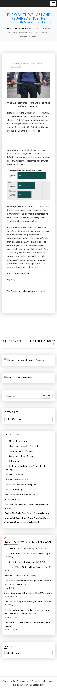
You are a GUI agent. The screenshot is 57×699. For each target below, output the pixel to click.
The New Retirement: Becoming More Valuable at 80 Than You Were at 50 (28, 582)
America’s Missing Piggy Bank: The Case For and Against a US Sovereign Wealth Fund (27, 520)
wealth (43, 291)
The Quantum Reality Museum (18, 451)
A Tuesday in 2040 (13, 499)
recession (23, 291)
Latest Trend (36, 63)
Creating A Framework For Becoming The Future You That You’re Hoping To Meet (27, 612)
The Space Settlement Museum (19, 562)
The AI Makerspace (13, 474)
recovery (31, 291)
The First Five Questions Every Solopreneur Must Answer (27, 506)
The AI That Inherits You (15, 441)
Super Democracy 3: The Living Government (25, 601)
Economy (24, 63)
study (38, 291)
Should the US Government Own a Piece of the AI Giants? (27, 624)
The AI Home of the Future (17, 548)
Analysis (15, 63)
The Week (24, 273)
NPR (13, 279)
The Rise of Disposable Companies (20, 484)
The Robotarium (12, 461)
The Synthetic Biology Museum (19, 456)
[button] (53, 3)
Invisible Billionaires (14, 575)
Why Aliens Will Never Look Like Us (21, 494)
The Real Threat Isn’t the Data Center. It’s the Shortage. (25, 468)
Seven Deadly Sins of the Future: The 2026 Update (28, 592)
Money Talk (17, 67)
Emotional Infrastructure (16, 479)
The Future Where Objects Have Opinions (24, 567)
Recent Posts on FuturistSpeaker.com (27, 542)
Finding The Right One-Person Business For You (26, 513)
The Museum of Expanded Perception (22, 446)
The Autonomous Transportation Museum (24, 553)
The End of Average (13, 489)
